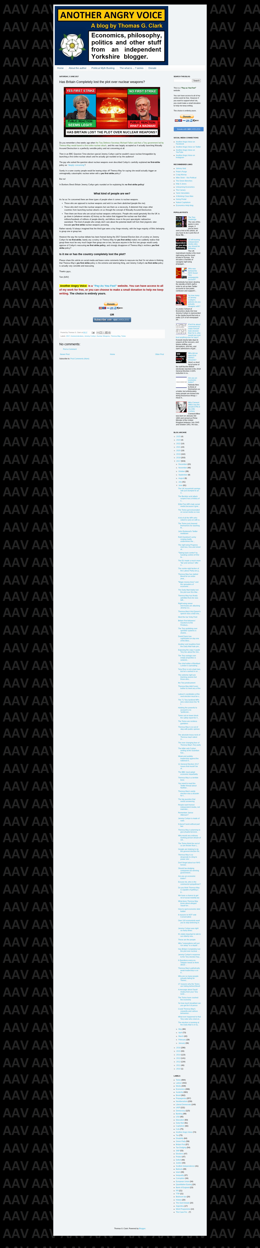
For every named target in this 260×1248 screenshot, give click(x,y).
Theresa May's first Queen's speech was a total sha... (189, 612)
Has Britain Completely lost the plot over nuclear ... (189, 950)
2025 (178, 436)
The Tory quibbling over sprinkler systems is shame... (187, 630)
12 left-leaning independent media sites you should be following (194, 244)
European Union (182, 1181)
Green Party (181, 1141)
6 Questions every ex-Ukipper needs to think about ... (188, 962)
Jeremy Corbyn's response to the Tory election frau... (189, 956)
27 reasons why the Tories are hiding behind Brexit (189, 985)
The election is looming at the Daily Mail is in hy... (188, 1023)
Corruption (180, 1178)
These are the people (187, 940)
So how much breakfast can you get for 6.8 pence (189, 1004)
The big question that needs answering (186, 800)
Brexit (178, 1095)
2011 (178, 1065)
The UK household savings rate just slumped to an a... (189, 490)
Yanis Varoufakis (182, 193)
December (182, 464)
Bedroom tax (181, 1197)
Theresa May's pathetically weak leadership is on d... (189, 970)
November (182, 468)
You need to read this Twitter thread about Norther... (187, 785)
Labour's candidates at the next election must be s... (189, 695)
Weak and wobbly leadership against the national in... (188, 758)
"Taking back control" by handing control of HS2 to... (188, 555)
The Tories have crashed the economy (188, 999)
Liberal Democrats (183, 1105)
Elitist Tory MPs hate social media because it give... (189, 505)
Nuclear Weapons (103, 336)
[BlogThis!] (100, 332)
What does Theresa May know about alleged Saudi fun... (188, 903)
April (180, 1033)
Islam (178, 1172)
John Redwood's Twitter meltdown (188, 532)
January (182, 1043)
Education (180, 1120)
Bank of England (182, 1187)
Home (60, 68)
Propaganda (181, 1098)
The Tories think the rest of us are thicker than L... (189, 844)
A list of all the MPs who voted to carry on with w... (189, 519)
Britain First (180, 1144)
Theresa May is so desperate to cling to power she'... (187, 857)
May (180, 1029)
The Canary (181, 190)
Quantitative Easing (184, 1184)
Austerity (179, 1092)
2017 (68, 336)
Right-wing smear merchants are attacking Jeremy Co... (189, 605)
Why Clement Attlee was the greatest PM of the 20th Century (194, 407)
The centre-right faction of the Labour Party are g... (189, 569)
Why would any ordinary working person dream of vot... (189, 838)
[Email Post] (93, 332)
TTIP (178, 1194)
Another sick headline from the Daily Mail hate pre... (189, 645)
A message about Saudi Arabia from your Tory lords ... (188, 992)
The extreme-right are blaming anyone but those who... (187, 677)
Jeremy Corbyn (90, 336)
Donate (152, 68)
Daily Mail (180, 1123)
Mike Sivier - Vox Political (186, 178)
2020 (178, 450)
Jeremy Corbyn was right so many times (188, 929)
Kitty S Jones (181, 184)
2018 (178, 458)
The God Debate (182, 1203)
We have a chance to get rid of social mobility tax (188, 896)
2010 (178, 1069)
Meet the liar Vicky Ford (187, 617)
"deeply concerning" (76, 165)
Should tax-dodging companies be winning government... (188, 870)
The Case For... (182, 1212)
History (179, 1200)
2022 (178, 444)
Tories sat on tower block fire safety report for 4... (188, 717)
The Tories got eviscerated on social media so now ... (189, 512)
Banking (179, 1114)
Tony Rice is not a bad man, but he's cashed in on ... (189, 670)
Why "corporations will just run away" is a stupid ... (189, 944)
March (181, 1036)
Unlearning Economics (185, 187)
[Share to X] (103, 332)
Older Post (159, 354)
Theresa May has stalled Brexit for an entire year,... (188, 576)
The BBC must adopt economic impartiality (188, 773)
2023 (178, 440)
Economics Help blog (184, 205)
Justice (179, 1163)
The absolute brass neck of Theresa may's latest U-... (189, 737)
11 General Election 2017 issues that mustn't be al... (188, 766)
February (182, 1040)
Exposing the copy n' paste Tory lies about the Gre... (189, 651)
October (181, 471)
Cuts (178, 1129)
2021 (178, 447)
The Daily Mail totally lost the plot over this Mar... (188, 591)
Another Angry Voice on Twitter (188, 147)
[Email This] (97, 332)
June (180, 485)
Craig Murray (181, 175)
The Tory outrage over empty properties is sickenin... (187, 658)
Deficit (178, 1160)
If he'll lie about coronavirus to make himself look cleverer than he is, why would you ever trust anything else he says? (188, 330)
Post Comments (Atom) (79, 359)
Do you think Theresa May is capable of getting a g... (189, 890)
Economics (180, 1089)
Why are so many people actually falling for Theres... (188, 978)
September (183, 475)
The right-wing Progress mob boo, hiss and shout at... (189, 547)
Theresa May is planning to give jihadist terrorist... (189, 831)
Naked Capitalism (183, 202)
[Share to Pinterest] (109, 332)
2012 (178, 1062)
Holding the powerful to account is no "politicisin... (187, 710)
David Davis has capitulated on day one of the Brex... (188, 638)
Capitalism (180, 1126)
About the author (77, 68)
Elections (179, 1154)
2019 (178, 454)
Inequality (180, 1175)
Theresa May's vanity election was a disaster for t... (188, 793)
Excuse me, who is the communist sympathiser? (189, 883)
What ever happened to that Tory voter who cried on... (189, 1018)
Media (178, 1086)
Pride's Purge (181, 172)
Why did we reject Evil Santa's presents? (193, 356)
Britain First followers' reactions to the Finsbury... (186, 623)
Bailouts (179, 1169)
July (180, 482)
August (181, 478)
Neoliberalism (181, 1101)
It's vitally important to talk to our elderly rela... (189, 935)
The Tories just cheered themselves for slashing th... (189, 525)
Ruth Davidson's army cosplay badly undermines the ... (187, 539)
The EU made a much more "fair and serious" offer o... (189, 563)
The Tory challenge (192, 218)
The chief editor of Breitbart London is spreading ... (189, 664)
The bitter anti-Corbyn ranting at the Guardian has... (188, 750)
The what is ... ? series (131, 68)
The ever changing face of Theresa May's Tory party (189, 744)
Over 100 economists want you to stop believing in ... (189, 922)
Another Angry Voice (184, 1132)
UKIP (178, 1108)
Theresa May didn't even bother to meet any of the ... (189, 688)
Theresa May (115, 336)
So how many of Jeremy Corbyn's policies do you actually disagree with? (194, 300)
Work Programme (183, 1209)
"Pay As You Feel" (105, 285)
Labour (179, 1083)
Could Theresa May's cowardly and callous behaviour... (188, 1011)
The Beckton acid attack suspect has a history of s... (189, 498)
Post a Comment (70, 349)
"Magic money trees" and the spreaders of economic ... (188, 584)
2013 (178, 1058)
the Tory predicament (186, 683)
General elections (77, 336)
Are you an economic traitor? (192, 380)
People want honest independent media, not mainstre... (189, 807)
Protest (179, 1157)
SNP (178, 1151)
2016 (178, 1048)
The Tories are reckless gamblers (187, 722)
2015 (178, 1051)
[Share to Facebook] (106, 332)
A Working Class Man (184, 196)
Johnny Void (181, 168)
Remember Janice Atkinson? (185, 814)
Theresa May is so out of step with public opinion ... (189, 729)
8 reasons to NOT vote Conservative (187, 916)
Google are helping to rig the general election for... (189, 850)
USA (178, 1117)
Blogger (142, 1228)
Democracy (180, 1111)
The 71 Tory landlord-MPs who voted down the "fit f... (188, 702)
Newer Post (65, 354)
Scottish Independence (185, 1166)
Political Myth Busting (103, 68)
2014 (178, 1055)
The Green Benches (184, 181)
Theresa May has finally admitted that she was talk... (188, 598)
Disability (179, 1138)
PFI (177, 1191)
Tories (123, 336)
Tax (177, 1135)
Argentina (180, 1206)
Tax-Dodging (181, 1147)
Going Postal (181, 199)
